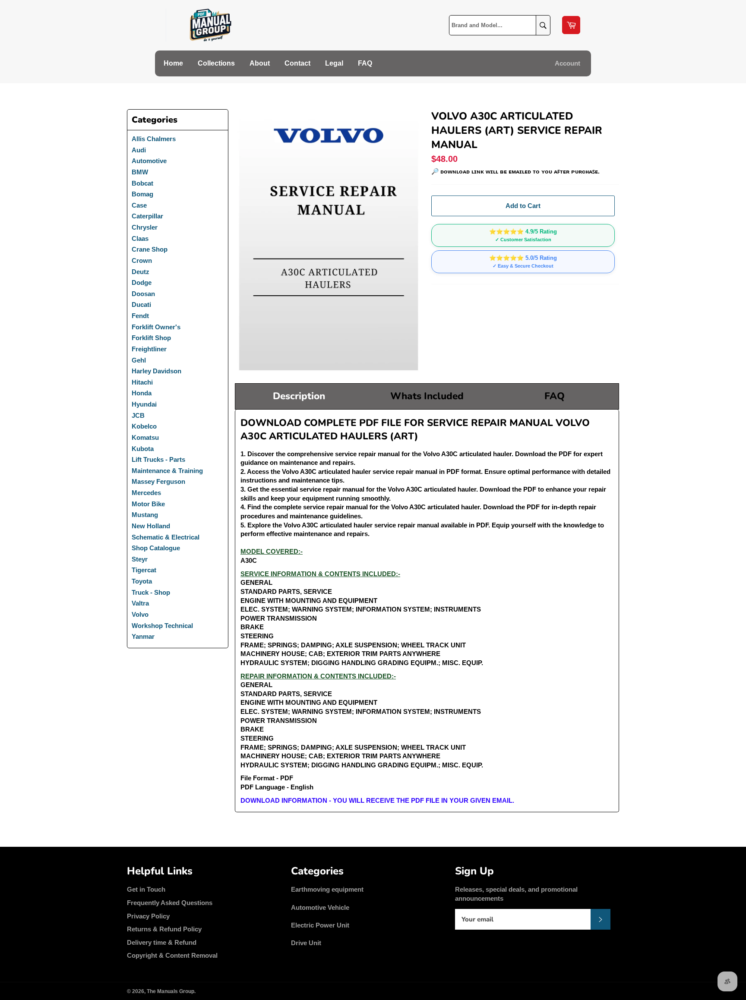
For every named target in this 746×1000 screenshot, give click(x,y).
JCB (138, 415)
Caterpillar (147, 216)
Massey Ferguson (158, 481)
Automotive (149, 160)
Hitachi (142, 382)
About (260, 63)
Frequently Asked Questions (169, 902)
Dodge (142, 282)
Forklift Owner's (156, 327)
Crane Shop (150, 249)
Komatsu (145, 437)
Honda (142, 393)
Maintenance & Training (167, 470)
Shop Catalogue (156, 548)
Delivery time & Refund (161, 942)
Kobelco (144, 426)
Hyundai (144, 404)
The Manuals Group (170, 991)
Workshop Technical (162, 625)
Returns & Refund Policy (164, 929)
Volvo (140, 614)
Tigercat (144, 570)
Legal (334, 63)
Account (567, 63)
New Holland (151, 526)
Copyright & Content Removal (172, 955)
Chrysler (145, 227)
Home (173, 63)
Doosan (143, 293)
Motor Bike (148, 504)
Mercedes (146, 492)
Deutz (140, 271)
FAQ (365, 63)
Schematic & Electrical (165, 537)
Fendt (140, 315)
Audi (139, 150)
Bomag (142, 194)
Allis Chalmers (154, 138)
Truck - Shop (151, 592)
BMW (140, 172)
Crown (142, 260)
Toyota (142, 581)
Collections (216, 63)
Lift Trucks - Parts (158, 459)
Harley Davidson (156, 371)
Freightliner (149, 349)
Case (139, 205)
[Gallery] (329, 242)
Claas (140, 238)
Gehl (139, 360)
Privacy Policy (148, 916)
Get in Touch (146, 889)
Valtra (140, 603)
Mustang (145, 514)
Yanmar (143, 636)
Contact (297, 63)
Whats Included (427, 396)
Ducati (141, 304)
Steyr (140, 559)
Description (299, 396)
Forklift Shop (151, 337)
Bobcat (142, 183)
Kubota (143, 448)
